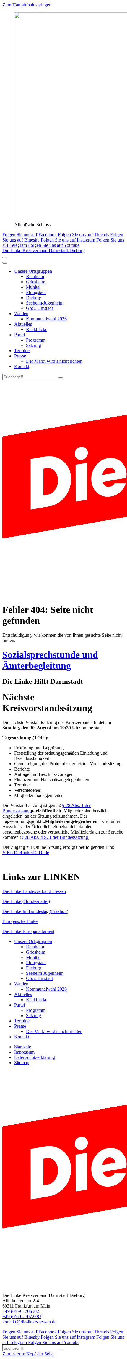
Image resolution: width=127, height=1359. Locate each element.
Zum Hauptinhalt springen (26, 4)
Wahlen (21, 313)
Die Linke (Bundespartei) (26, 901)
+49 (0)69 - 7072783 (21, 1316)
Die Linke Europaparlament (28, 931)
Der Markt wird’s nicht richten (54, 361)
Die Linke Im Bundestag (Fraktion (34, 911)
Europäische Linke (20, 921)
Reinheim (35, 276)
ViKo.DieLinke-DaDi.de (25, 852)
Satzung (33, 345)
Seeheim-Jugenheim (45, 302)
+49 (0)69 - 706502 (20, 1311)
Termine (22, 350)
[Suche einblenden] (4, 257)
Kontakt (21, 366)
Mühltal (33, 287)
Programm (35, 339)
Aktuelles (23, 324)
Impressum (24, 1051)
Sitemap (21, 1062)
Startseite (22, 1046)
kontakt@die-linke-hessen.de (29, 1321)
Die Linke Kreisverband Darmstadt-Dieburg (43, 250)
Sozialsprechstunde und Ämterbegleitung (50, 660)
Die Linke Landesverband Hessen (34, 891)
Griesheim (35, 281)
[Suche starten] (60, 378)
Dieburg (33, 297)
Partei (19, 334)
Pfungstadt (36, 292)
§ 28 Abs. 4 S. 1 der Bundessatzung (54, 837)
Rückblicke (36, 329)
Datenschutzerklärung (34, 1057)
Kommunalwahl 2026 (46, 318)
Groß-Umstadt (39, 308)
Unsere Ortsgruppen (33, 271)
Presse (20, 355)
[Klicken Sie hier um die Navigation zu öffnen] (4, 263)
